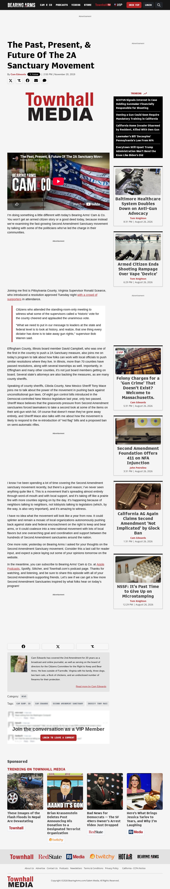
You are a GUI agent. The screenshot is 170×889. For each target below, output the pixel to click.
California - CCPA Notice (133, 868)
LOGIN (148, 5)
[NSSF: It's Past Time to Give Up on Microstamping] (138, 569)
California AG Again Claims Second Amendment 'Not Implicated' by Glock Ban (138, 523)
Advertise (40, 868)
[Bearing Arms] (21, 4)
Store (87, 5)
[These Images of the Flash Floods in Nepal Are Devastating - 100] (25, 791)
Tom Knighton (138, 218)
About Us (29, 868)
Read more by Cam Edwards (91, 686)
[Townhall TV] (103, 4)
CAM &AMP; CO (23, 703)
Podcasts (62, 5)
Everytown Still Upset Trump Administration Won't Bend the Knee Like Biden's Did (136, 151)
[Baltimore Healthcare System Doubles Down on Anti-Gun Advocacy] (138, 181)
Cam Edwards (18, 74)
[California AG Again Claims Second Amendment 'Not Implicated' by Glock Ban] (138, 496)
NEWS (24, 696)
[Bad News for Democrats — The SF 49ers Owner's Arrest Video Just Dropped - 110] (105, 791)
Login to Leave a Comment (58, 737)
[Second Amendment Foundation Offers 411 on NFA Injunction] (138, 431)
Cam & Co (46, 5)
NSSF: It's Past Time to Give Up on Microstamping (138, 591)
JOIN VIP (134, 5)
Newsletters (76, 868)
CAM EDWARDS (41, 703)
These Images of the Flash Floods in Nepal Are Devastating (24, 817)
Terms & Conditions (93, 868)
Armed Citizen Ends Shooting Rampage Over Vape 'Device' (138, 269)
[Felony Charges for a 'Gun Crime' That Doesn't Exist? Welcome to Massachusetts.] (138, 361)
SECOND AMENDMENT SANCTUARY (68, 703)
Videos (75, 5)
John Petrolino (138, 467)
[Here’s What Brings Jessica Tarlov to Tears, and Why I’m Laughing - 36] (145, 791)
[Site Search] (159, 5)
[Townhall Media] (20, 881)
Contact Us (52, 868)
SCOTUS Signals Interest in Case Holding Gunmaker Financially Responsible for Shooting (136, 104)
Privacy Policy (112, 868)
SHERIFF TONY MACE (98, 703)
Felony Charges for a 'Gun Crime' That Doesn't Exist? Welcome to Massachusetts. (138, 388)
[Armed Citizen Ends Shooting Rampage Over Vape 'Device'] (138, 247)
